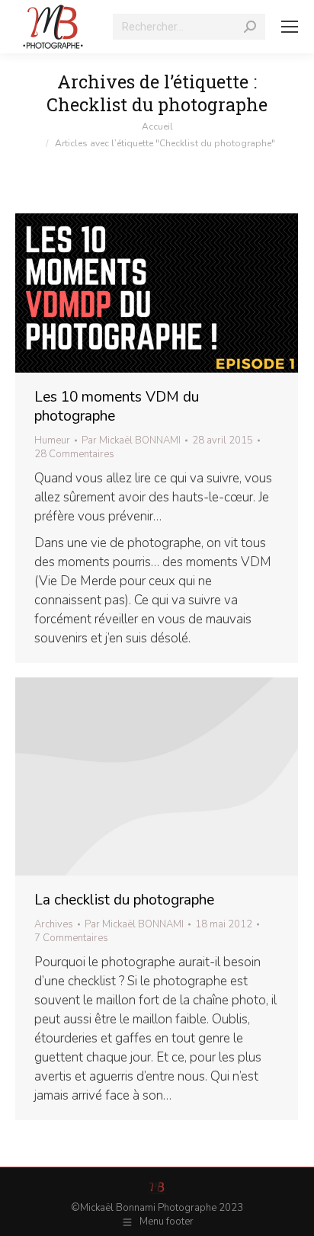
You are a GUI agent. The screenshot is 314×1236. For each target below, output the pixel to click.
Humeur (52, 440)
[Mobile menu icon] (289, 27)
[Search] (250, 27)
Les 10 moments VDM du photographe (116, 406)
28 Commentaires (74, 454)
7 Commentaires (71, 938)
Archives (53, 924)
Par (131, 440)
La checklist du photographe (124, 900)
